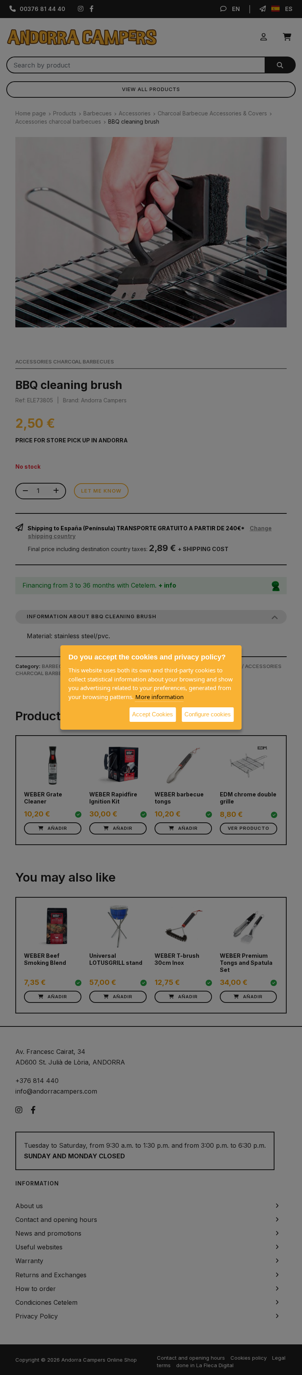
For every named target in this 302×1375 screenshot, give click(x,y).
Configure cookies (207, 714)
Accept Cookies (152, 714)
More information (159, 697)
